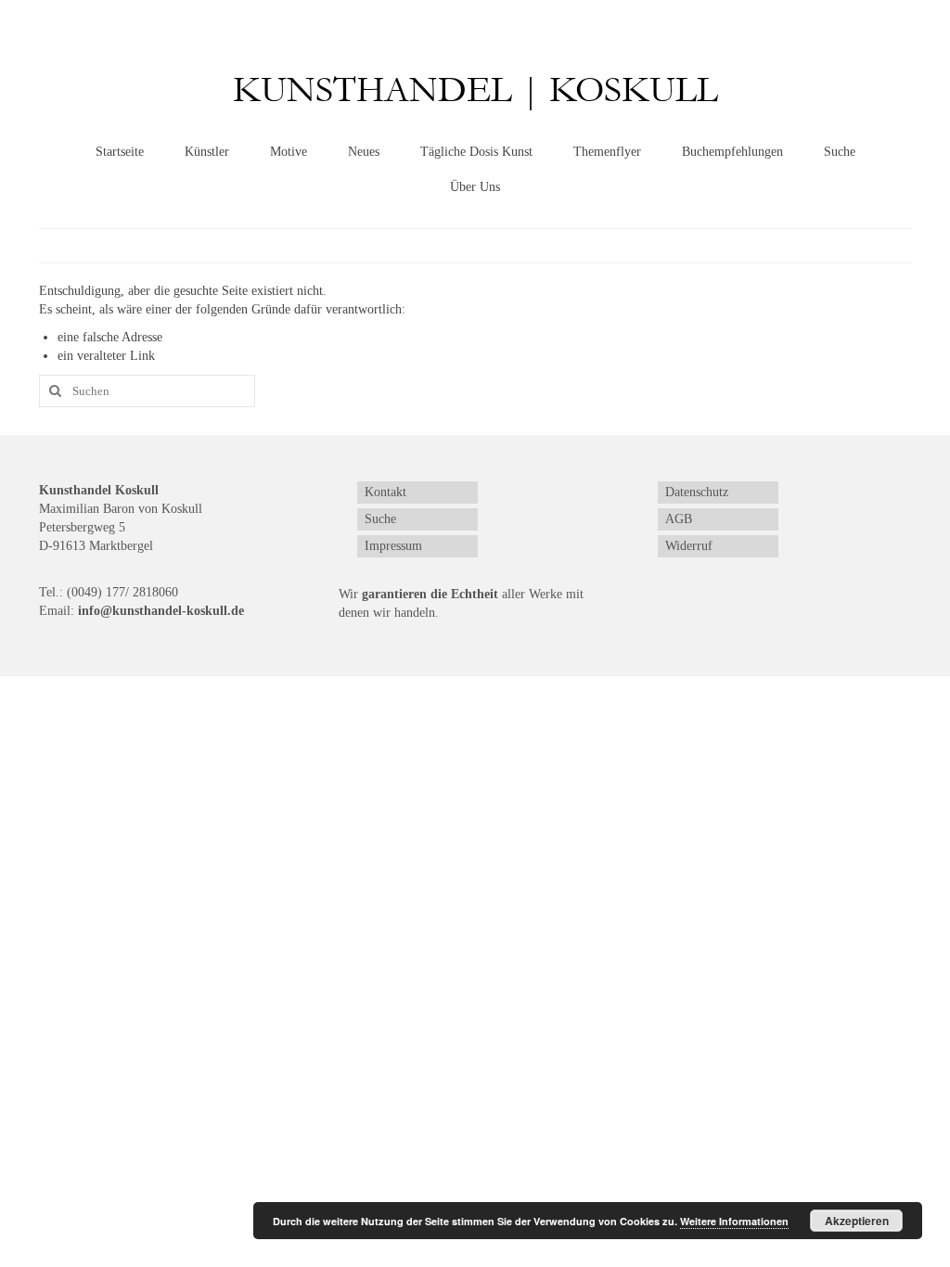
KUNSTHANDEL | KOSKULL (475, 90)
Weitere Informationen (734, 1221)
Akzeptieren (857, 1220)
